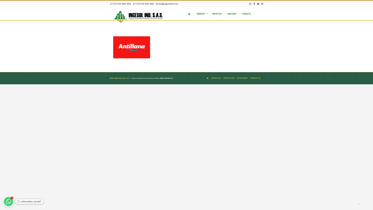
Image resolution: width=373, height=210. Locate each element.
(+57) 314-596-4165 (144, 3)
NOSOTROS (242, 78)
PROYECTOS (229, 78)
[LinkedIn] (258, 3)
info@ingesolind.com (168, 3)
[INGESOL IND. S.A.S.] (137, 16)
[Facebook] (254, 3)
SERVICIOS (216, 78)
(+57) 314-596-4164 (121, 3)
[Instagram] (262, 3)
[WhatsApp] (250, 3)
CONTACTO (255, 78)
